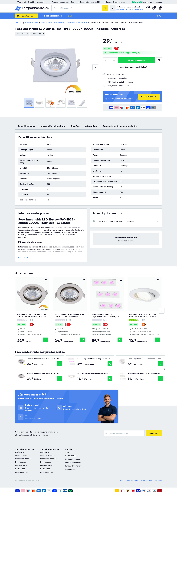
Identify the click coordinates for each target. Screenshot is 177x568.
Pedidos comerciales (51, 16)
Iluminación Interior (31, 23)
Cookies (158, 480)
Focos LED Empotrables (56, 23)
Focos (43, 23)
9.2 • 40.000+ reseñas (152, 2)
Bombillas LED (70, 456)
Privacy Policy (146, 480)
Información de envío (23, 459)
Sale (70, 16)
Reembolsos (20, 469)
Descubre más (147, 97)
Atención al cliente (22, 455)
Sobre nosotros (21, 472)
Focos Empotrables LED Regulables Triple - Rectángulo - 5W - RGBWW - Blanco (106, 315)
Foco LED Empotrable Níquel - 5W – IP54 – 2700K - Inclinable (69, 315)
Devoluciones (20, 462)
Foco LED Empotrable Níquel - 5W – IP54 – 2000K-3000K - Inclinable (32, 315)
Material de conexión (73, 462)
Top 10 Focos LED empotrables (76, 23)
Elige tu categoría (25, 16)
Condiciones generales (129, 480)
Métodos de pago (22, 465)
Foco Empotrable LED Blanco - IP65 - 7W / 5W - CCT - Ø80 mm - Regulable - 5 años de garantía (143, 315)
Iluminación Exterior (73, 466)
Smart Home (70, 469)
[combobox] (76, 8)
